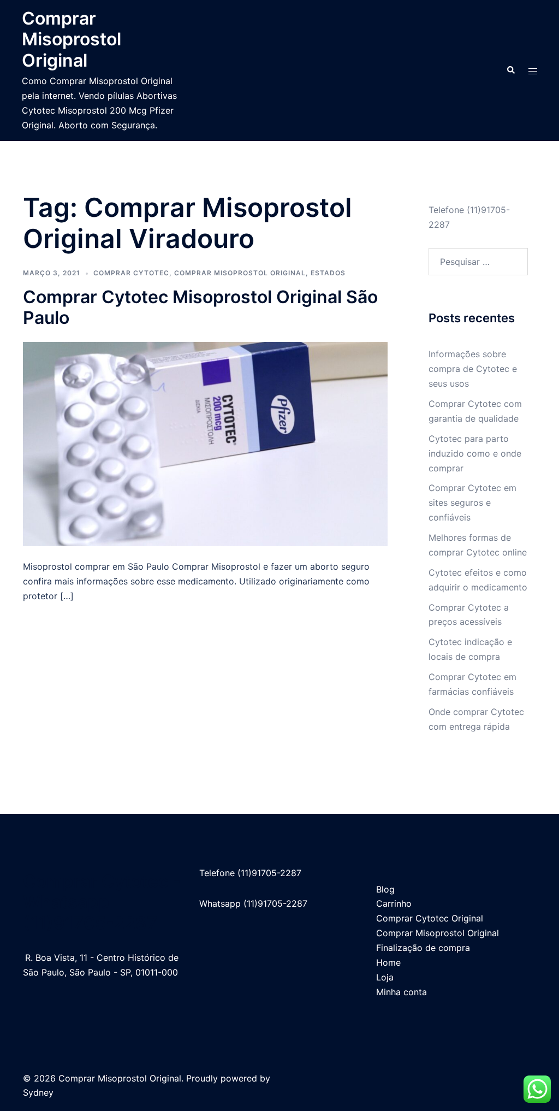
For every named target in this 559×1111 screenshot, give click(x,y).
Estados (328, 273)
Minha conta (401, 991)
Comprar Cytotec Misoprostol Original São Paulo (200, 307)
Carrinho (394, 903)
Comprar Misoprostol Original (71, 39)
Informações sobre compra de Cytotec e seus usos (473, 368)
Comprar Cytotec (131, 273)
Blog (385, 889)
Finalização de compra (423, 947)
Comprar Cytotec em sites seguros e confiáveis (472, 502)
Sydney (38, 1092)
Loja (385, 977)
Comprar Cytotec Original (429, 918)
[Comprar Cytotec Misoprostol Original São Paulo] (205, 443)
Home (388, 962)
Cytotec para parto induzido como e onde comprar (475, 453)
